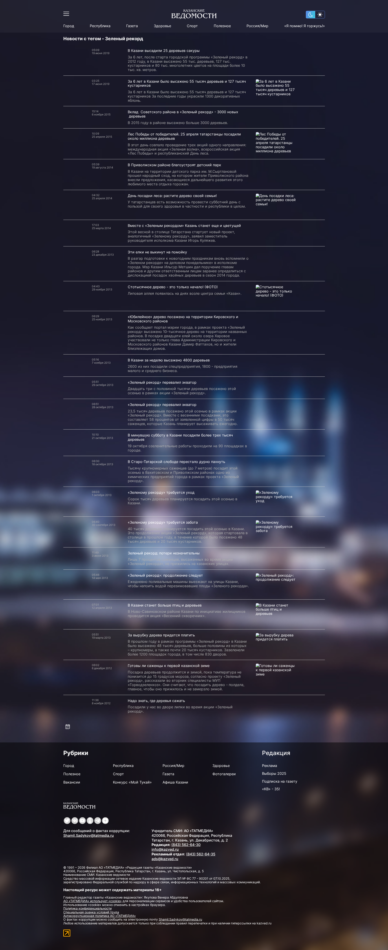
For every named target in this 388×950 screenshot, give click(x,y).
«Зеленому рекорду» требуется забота (163, 522)
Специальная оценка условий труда (91, 912)
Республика (100, 26)
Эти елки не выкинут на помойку (157, 252)
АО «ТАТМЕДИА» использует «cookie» (92, 901)
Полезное (222, 26)
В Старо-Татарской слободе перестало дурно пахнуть (176, 461)
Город (68, 26)
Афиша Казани (175, 782)
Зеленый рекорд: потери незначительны (164, 553)
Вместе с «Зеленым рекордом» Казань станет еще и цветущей (184, 225)
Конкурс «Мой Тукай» (132, 782)
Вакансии (71, 782)
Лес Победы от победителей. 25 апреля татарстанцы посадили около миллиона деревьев (184, 136)
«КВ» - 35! (271, 789)
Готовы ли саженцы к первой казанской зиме (168, 665)
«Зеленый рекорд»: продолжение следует (165, 575)
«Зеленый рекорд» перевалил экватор (162, 382)
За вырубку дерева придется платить (161, 635)
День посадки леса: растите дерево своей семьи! (172, 195)
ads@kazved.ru (165, 859)
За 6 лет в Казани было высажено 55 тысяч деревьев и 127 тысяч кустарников (187, 83)
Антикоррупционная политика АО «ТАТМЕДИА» (99, 916)
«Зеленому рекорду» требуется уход (161, 492)
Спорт (192, 26)
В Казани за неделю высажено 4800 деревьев (169, 360)
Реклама (269, 765)
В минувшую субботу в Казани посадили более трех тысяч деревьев (180, 437)
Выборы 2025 (274, 773)
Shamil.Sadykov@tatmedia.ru (88, 835)
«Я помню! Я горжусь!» (304, 26)
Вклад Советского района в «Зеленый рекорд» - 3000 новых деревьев (183, 114)
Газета (132, 26)
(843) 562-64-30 (186, 844)
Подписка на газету (279, 781)
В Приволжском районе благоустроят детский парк (174, 165)
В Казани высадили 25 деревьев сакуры (164, 50)
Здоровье (162, 26)
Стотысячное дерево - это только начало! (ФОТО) (173, 287)
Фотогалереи (224, 774)
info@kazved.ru (165, 849)
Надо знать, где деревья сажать (156, 700)
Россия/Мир (257, 26)
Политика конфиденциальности (87, 908)
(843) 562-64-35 (200, 854)
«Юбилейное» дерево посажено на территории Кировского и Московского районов (183, 318)
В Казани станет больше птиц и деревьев (165, 605)
